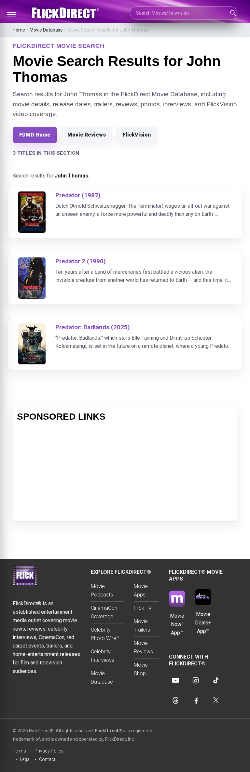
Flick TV (143, 608)
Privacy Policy (49, 750)
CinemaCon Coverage (104, 612)
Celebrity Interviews (102, 655)
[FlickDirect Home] (66, 13)
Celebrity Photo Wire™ (105, 634)
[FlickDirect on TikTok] (215, 680)
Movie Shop (141, 669)
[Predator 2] (32, 261)
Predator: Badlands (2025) (92, 327)
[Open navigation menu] (11, 14)
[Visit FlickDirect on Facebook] (195, 700)
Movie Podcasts (102, 590)
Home (19, 30)
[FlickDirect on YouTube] (175, 680)
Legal (25, 759)
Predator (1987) (78, 195)
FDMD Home (34, 135)
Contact (47, 759)
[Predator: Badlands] (32, 327)
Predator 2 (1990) (80, 261)
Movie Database (46, 30)
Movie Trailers (142, 625)
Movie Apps (141, 590)
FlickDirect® (108, 730)
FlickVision (137, 135)
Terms (19, 750)
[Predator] (32, 195)
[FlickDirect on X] (215, 700)
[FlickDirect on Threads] (175, 700)
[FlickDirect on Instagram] (195, 680)
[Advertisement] (125, 471)
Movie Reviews (86, 135)
